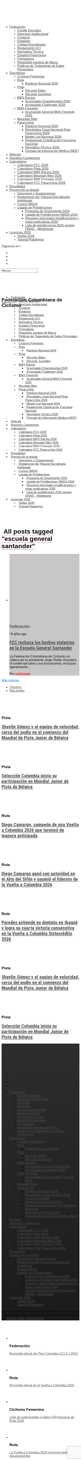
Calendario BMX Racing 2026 (38, 172)
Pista (20, 87)
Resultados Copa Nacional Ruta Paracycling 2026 (47, 131)
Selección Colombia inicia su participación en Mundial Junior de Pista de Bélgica (35, 781)
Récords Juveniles (38, 94)
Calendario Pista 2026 (33, 168)
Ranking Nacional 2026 (41, 83)
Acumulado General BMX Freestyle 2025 (48, 380)
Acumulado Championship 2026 (47, 101)
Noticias (15, 154)
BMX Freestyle (27, 108)
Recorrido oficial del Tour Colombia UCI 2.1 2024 (43, 1353)
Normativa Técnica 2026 (42, 147)
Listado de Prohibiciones (34, 207)
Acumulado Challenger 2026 (45, 105)
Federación (17, 27)
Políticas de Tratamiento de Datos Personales (48, 336)
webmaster (22, 673)
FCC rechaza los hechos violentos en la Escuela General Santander (41, 645)
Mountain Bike (27, 119)
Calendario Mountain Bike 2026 (39, 175)
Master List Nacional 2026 (43, 136)
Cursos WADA (27, 204)
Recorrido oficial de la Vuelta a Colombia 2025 (41, 1385)
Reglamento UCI (29, 48)
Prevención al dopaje (24, 190)
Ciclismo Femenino (30, 76)
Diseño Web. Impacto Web (25, 1318)
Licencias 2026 (20, 232)
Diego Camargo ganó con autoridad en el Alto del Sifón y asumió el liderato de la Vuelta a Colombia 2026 (40, 879)
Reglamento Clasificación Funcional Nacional (48, 408)
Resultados (17, 186)
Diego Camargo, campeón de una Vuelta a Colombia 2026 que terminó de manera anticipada (40, 830)
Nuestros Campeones (24, 158)
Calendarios (18, 161)
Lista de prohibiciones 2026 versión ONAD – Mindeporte (50, 227)
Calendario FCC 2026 (32, 165)
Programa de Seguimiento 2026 (47, 211)
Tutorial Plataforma (30, 239)
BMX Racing (26, 97)
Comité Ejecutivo (29, 30)
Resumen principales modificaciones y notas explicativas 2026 (52, 220)
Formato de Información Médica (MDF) (52, 151)
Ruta (20, 80)
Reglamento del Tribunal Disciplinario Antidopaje (41, 465)
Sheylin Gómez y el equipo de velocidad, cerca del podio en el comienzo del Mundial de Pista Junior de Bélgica (40, 732)
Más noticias (10, 680)
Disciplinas (17, 73)
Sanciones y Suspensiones (36, 193)
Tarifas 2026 (25, 236)
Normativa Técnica (30, 51)
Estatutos (23, 41)
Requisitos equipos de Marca (37, 62)
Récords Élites (35, 90)
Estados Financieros (31, 55)
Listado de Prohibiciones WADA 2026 (51, 214)
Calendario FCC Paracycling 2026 (41, 182)
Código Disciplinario (31, 44)
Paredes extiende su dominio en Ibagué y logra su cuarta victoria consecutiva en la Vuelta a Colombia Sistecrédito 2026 (40, 931)
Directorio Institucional (32, 34)
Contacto (23, 37)
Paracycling (25, 122)
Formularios (25, 58)
